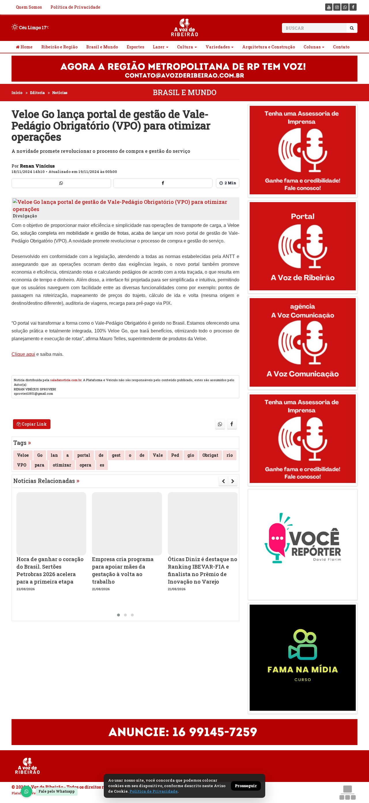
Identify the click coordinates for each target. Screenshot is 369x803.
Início (17, 92)
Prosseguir (246, 785)
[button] (118, 615)
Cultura (185, 47)
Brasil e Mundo (102, 47)
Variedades (218, 47)
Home (26, 47)
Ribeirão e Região (59, 47)
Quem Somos (29, 7)
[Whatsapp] (345, 7)
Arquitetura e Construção (268, 47)
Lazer (159, 47)
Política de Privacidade (75, 7)
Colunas (312, 47)
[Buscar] (351, 28)
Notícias (59, 92)
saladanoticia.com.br (65, 380)
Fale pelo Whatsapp (57, 791)
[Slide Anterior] (223, 481)
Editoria (37, 92)
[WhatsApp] (26, 791)
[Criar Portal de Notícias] (347, 792)
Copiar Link (34, 424)
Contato (341, 47)
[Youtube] (328, 7)
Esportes (135, 47)
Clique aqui (23, 354)
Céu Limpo (32, 27)
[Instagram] (336, 7)
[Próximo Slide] (233, 481)
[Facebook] (353, 7)
